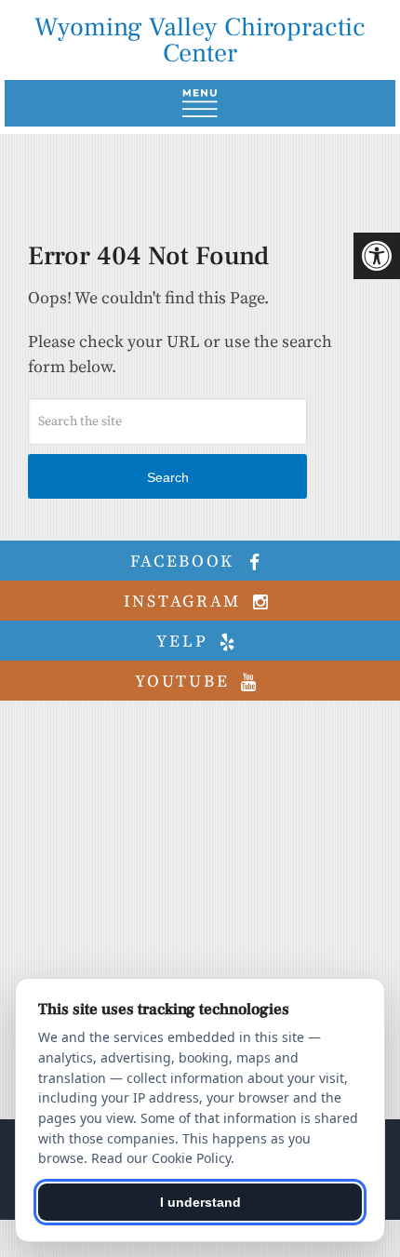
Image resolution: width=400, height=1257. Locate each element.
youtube (185, 681)
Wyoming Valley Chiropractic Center (200, 40)
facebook (185, 561)
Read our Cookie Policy (161, 1158)
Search (168, 477)
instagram (185, 601)
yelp (185, 641)
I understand (200, 1202)
